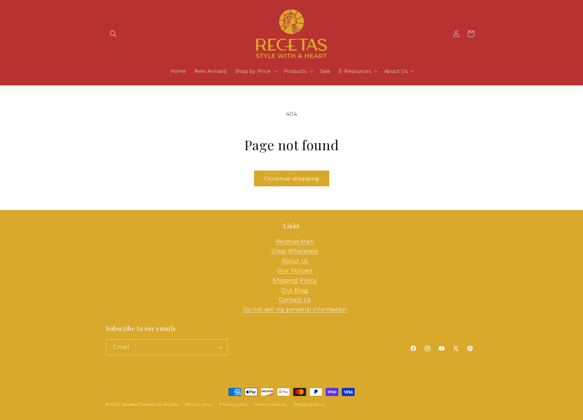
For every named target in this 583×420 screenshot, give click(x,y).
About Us (294, 261)
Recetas (129, 404)
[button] (113, 33)
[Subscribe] (219, 348)
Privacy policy (234, 404)
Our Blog (294, 290)
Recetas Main (295, 241)
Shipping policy (309, 404)
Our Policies (294, 270)
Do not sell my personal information (295, 309)
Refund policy (199, 404)
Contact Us (295, 300)
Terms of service (270, 404)
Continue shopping (291, 178)
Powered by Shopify (158, 404)
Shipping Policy (295, 280)
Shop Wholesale (294, 251)
